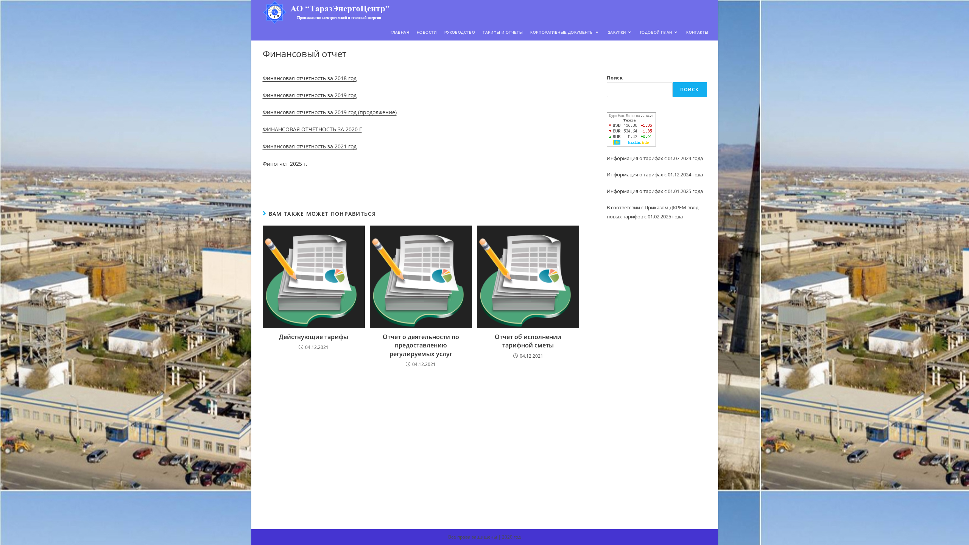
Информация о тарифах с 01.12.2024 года (655, 174)
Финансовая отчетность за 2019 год (310, 95)
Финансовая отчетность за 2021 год (310, 146)
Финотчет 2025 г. (285, 163)
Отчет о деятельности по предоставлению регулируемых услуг (421, 345)
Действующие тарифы (313, 337)
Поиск (615, 77)
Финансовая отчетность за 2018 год (310, 78)
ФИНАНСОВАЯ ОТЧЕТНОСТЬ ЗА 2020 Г (312, 129)
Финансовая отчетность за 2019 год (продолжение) (330, 112)
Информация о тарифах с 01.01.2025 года (655, 191)
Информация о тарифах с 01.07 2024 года (655, 158)
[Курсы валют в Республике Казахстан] (631, 128)
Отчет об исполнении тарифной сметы (528, 341)
